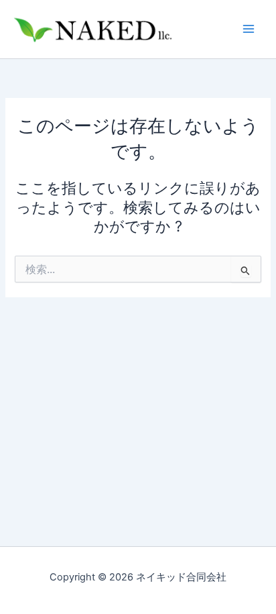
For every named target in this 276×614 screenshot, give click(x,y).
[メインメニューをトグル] (248, 29)
